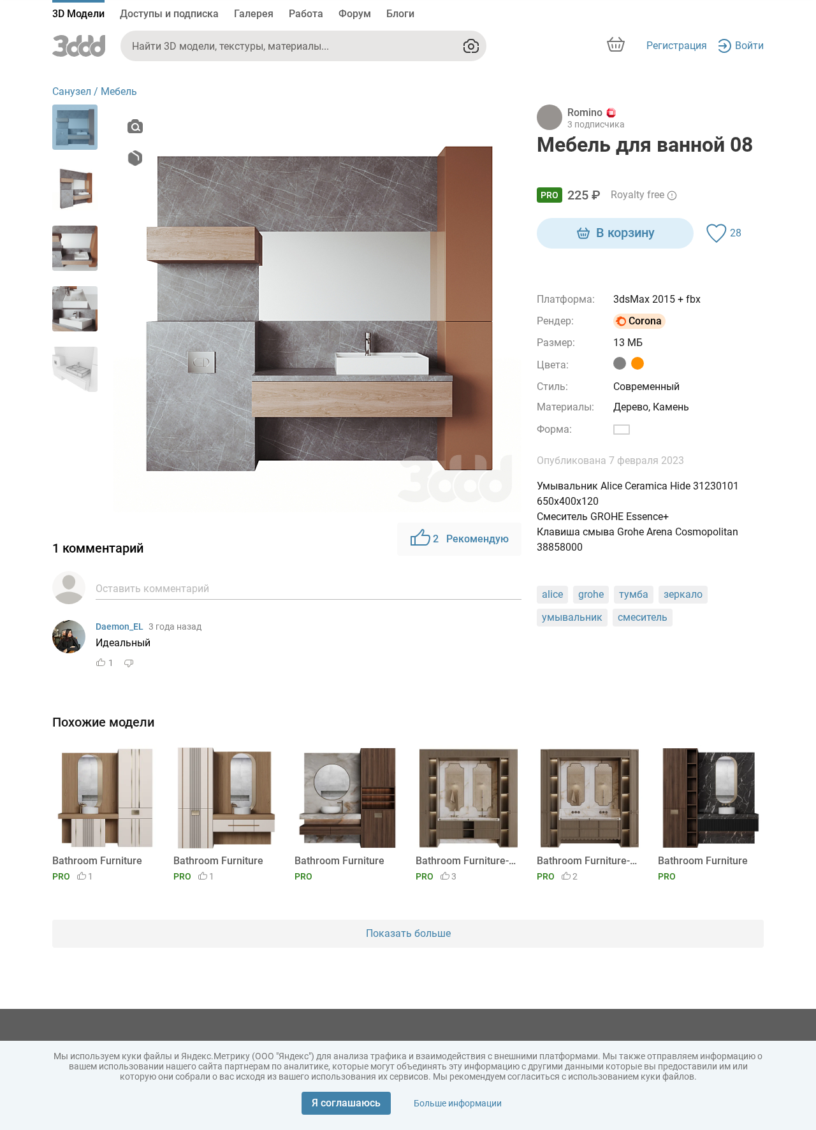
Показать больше (408, 933)
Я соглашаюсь (346, 1103)
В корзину (625, 232)
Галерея (253, 14)
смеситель (642, 617)
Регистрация (676, 46)
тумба (633, 594)
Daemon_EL (119, 626)
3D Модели (78, 14)
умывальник (572, 617)
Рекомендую (471, 539)
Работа (306, 14)
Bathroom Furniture (97, 861)
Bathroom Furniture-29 (466, 861)
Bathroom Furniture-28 (587, 861)
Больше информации (458, 1103)
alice (552, 594)
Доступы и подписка (169, 14)
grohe (591, 594)
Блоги (400, 14)
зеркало (683, 594)
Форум (355, 14)
